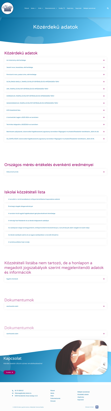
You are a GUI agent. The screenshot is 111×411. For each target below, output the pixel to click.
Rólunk (27, 8)
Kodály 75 (62, 8)
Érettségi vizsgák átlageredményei (20, 206)
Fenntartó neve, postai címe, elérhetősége (21, 74)
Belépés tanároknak (89, 8)
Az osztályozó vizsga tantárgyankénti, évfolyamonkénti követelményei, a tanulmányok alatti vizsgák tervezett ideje (48, 228)
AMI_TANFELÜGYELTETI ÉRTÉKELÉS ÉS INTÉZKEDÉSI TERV (27, 89)
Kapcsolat (78, 8)
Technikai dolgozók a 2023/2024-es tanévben (22, 124)
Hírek (39, 8)
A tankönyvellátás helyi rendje (19, 242)
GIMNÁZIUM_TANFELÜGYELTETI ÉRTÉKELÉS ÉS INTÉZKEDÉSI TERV (30, 96)
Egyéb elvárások (12, 279)
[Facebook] (97, 407)
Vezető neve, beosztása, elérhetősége (20, 67)
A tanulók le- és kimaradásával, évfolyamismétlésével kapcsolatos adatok (34, 199)
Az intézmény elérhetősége (16, 60)
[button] (107, 8)
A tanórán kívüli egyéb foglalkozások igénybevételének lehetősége (31, 213)
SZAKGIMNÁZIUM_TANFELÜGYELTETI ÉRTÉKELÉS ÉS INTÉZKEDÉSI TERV (32, 103)
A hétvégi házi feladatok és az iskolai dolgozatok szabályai (28, 220)
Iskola (32, 8)
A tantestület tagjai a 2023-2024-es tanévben (22, 117)
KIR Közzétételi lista (13, 110)
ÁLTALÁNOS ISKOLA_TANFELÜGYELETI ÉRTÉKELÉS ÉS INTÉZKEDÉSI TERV (33, 81)
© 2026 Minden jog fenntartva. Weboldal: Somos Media (28, 407)
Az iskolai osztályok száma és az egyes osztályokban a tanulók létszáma (33, 235)
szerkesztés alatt (12, 306)
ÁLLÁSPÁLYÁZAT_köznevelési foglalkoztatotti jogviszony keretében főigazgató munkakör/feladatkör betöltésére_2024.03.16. (50, 139)
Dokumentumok (50, 8)
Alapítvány (70, 8)
